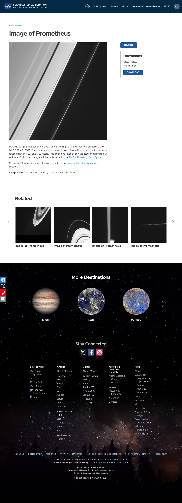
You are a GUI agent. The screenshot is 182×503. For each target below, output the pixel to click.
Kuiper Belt (36, 382)
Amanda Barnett (98, 467)
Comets (113, 402)
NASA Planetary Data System (86, 157)
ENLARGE (128, 45)
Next (173, 221)
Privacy (64, 454)
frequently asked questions (82, 163)
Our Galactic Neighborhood (30, 8)
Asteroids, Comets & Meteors (114, 369)
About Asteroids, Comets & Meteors (118, 379)
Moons (86, 367)
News (138, 371)
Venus (59, 383)
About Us (19, 454)
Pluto (59, 415)
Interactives (141, 408)
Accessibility (160, 454)
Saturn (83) (89, 391)
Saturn (59, 399)
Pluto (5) (87, 403)
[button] (167, 6)
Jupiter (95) (89, 387)
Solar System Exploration (30, 4)
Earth (91, 320)
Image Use (77, 454)
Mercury (136, 320)
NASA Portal (131, 454)
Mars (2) (87, 383)
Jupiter (46, 320)
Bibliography (35, 454)
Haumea (60, 427)
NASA (8, 6)
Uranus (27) (89, 395)
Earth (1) (87, 379)
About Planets (64, 371)
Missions (139, 400)
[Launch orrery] (87, 7)
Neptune (61, 407)
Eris (58, 430)
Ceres (59, 419)
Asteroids (114, 398)
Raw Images (15, 26)
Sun (32, 378)
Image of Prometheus (29, 246)
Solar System (37, 367)
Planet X (60, 439)
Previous (9, 221)
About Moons (90, 371)
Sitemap (146, 454)
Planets (60, 367)
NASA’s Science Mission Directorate (110, 463)
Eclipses (34, 397)
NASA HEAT (141, 434)
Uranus (60, 403)
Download (133, 72)
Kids (137, 404)
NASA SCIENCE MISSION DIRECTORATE (103, 454)
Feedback (51, 454)
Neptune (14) (89, 399)
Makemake (62, 423)
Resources (140, 389)
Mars (59, 391)
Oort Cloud (36, 386)
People (138, 397)
